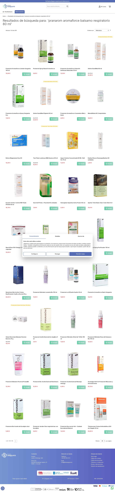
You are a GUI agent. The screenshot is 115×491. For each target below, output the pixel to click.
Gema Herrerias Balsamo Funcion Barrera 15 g (16, 338)
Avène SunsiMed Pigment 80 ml (42, 113)
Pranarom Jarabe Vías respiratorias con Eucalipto (45, 427)
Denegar (57, 254)
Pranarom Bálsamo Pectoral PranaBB (17, 381)
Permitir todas (80, 254)
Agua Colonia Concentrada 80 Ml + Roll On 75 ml (72, 159)
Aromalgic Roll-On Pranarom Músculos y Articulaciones (100, 382)
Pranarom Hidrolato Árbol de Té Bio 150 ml (72, 338)
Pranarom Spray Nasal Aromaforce (44, 68)
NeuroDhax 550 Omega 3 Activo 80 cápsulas (17, 248)
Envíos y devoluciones (97, 464)
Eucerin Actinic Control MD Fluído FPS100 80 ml (16, 203)
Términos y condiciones (97, 462)
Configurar (34, 254)
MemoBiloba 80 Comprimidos (97, 113)
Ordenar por (90, 30)
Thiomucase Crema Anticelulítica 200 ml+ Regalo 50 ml (99, 427)
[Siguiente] (15, 441)
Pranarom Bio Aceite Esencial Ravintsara (45, 381)
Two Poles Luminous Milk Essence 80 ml (45, 158)
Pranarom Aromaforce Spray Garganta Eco (18, 114)
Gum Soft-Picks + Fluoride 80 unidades (45, 203)
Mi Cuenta (103, 6)
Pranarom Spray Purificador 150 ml (98, 247)
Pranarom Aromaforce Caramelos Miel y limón (72, 114)
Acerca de (81, 236)
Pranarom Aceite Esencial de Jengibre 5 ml (45, 338)
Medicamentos (20, 11)
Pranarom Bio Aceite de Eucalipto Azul (17, 426)
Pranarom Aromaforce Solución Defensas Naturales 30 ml (70, 69)
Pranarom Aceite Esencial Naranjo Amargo (71, 382)
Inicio (4, 16)
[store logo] (9, 6)
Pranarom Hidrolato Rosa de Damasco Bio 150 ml (99, 338)
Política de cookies (96, 458)
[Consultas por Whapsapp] (112, 488)
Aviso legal (94, 456)
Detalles (57, 236)
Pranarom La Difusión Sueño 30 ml (71, 292)
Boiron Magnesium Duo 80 (14, 158)
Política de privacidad (96, 460)
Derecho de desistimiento (97, 466)
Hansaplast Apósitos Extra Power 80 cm (72, 203)
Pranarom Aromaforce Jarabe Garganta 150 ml (18, 69)
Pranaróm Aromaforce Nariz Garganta (100, 292)
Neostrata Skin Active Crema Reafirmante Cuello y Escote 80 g (16, 293)
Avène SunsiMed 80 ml (95, 68)
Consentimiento (34, 236)
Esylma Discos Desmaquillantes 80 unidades (98, 159)
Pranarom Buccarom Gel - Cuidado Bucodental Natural (71, 427)
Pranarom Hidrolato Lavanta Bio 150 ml (45, 292)
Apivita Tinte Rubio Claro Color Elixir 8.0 (100, 203)
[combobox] (57, 6)
